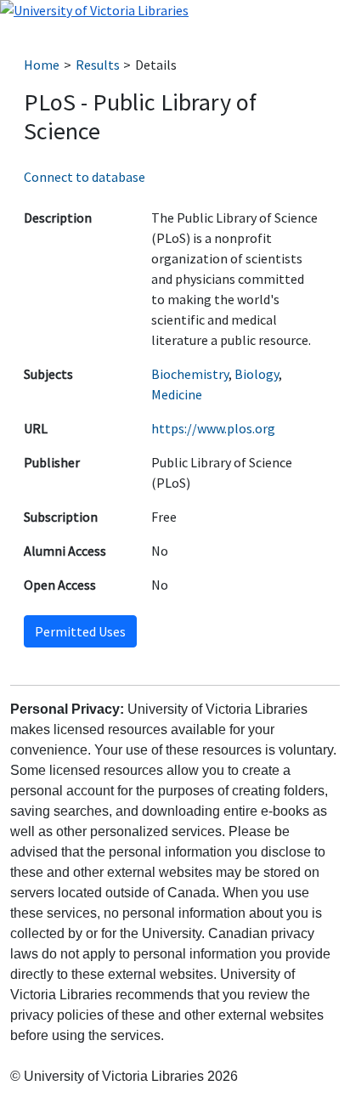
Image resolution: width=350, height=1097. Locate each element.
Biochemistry (190, 373)
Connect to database (84, 176)
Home (41, 64)
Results (98, 64)
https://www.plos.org (213, 428)
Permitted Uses (80, 631)
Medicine (176, 394)
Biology (256, 373)
